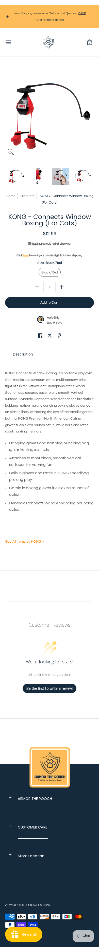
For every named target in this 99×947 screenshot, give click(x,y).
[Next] (90, 113)
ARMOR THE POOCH (22, 905)
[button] (89, 42)
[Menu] (8, 42)
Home (10, 196)
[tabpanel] (49, 455)
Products (27, 196)
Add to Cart (49, 302)
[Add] (62, 287)
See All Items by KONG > (24, 541)
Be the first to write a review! (49, 688)
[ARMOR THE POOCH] (48, 42)
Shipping (35, 243)
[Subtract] (37, 287)
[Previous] (8, 113)
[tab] (23, 355)
